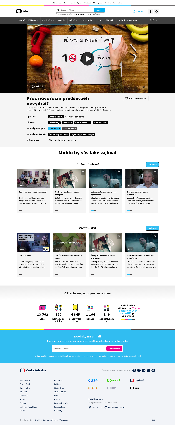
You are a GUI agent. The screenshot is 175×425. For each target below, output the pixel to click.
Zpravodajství (69, 3)
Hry (99, 20)
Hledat (99, 10)
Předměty (47, 20)
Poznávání (67, 122)
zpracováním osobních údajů (129, 356)
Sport (79, 3)
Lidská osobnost (82, 122)
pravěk (69, 14)
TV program (97, 3)
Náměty (73, 20)
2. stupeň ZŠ (54, 128)
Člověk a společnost (58, 134)
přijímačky (96, 14)
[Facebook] (150, 11)
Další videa (152, 164)
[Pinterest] (156, 11)
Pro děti (108, 3)
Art (114, 3)
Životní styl (54, 122)
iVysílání (87, 3)
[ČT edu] (22, 12)
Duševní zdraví (100, 122)
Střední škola (69, 128)
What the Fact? (56, 116)
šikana (89, 14)
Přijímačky (110, 20)
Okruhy (61, 20)
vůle (50, 140)
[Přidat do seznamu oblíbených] (47, 172)
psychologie (59, 140)
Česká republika (79, 14)
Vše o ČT (121, 3)
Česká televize (56, 3)
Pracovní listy (87, 20)
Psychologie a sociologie (82, 134)
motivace (71, 140)
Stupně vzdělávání (27, 20)
